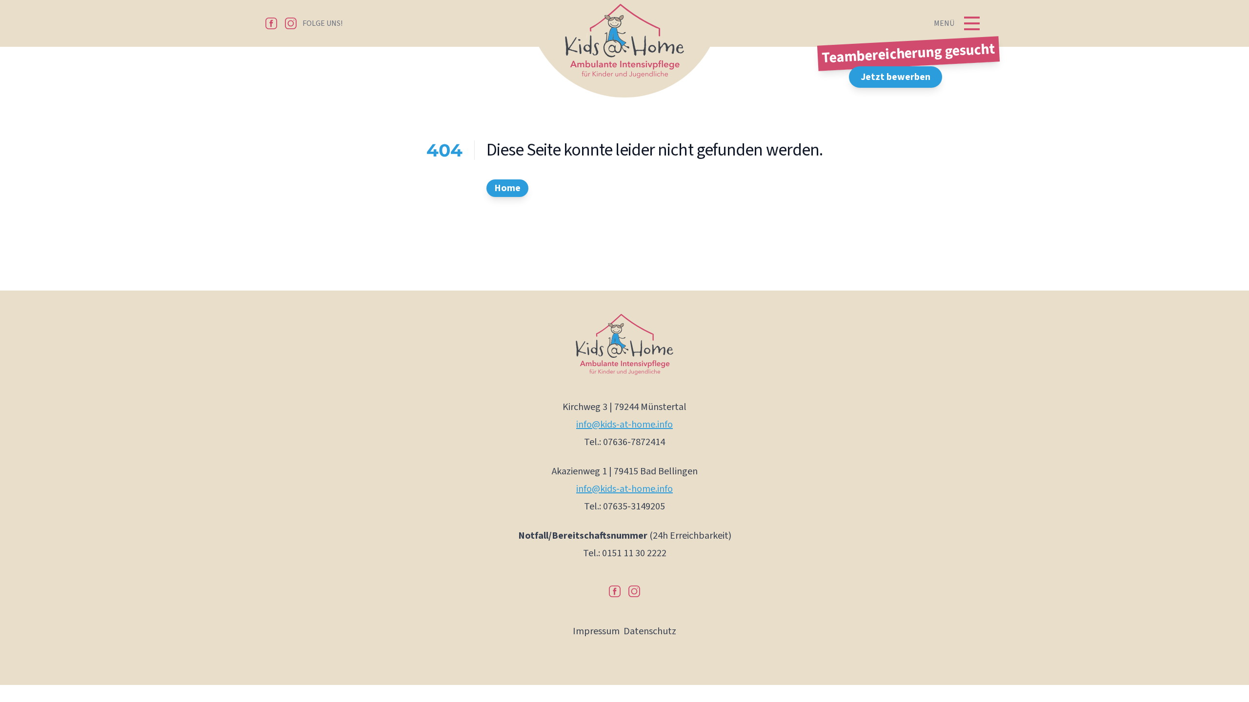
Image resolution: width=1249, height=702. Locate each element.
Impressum (596, 631)
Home (507, 188)
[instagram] (291, 23)
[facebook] (271, 23)
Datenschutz (650, 631)
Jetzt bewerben (895, 77)
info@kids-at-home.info (624, 424)
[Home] (624, 51)
